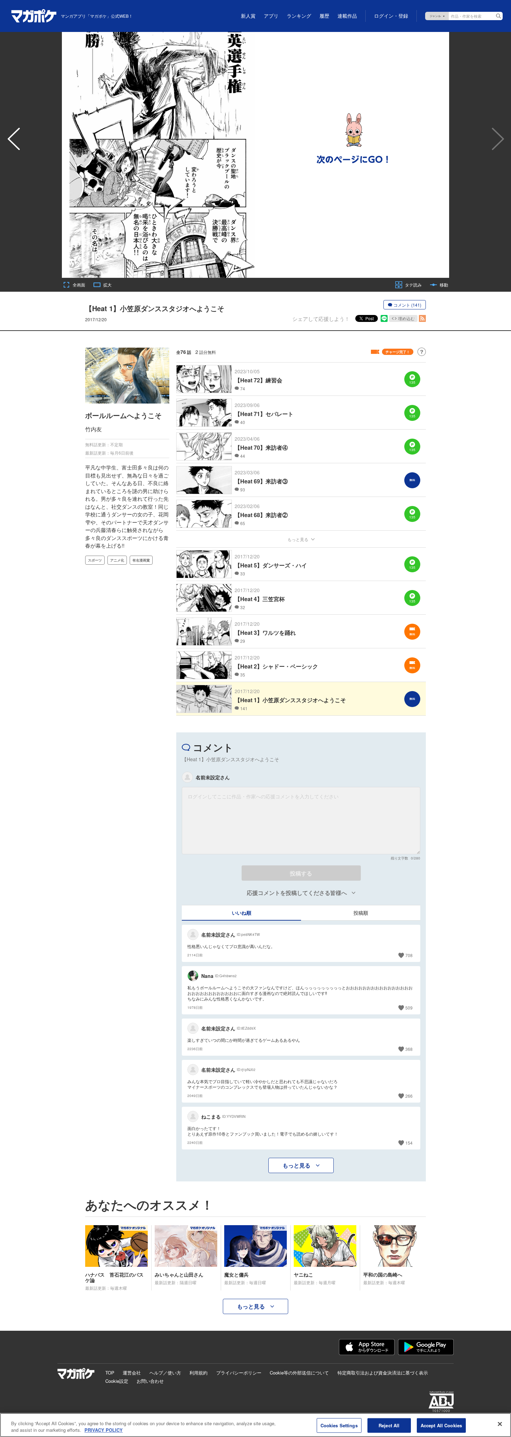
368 (409, 1049)
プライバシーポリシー (238, 1372)
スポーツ (95, 560)
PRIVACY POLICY (103, 1430)
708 (409, 955)
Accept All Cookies (441, 1425)
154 (409, 1142)
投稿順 (361, 912)
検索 (498, 16)
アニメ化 (117, 560)
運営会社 (132, 1372)
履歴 (324, 16)
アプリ (271, 16)
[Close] (500, 1424)
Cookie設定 (116, 1381)
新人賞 (248, 16)
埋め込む (406, 318)
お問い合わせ (150, 1381)
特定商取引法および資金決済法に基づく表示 (383, 1372)
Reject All (389, 1425)
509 (409, 1007)
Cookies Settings (339, 1425)
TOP (109, 1372)
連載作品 (347, 16)
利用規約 (198, 1372)
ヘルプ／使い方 (165, 1372)
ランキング (299, 16)
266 (409, 1095)
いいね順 (241, 912)
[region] (255, 1425)
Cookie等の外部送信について (299, 1372)
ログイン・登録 (391, 16)
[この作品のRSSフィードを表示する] (422, 318)
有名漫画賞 (141, 560)
